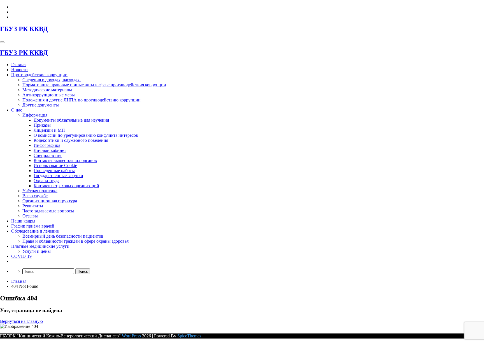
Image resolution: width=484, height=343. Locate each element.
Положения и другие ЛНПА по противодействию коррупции (81, 100)
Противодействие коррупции (39, 74)
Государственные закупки (58, 175)
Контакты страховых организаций (66, 185)
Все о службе (35, 195)
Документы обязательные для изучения (71, 120)
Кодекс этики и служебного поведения (71, 140)
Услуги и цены (36, 251)
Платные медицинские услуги (40, 246)
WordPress (131, 335)
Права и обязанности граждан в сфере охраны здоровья (75, 241)
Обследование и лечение (35, 231)
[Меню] (2, 42)
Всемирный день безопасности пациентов (62, 236)
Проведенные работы (54, 170)
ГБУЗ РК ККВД (24, 29)
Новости (19, 69)
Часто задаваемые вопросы (48, 210)
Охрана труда (46, 180)
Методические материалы (47, 89)
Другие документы (40, 105)
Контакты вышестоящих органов (65, 160)
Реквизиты (32, 205)
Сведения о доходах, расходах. (51, 79)
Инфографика (47, 145)
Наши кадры (23, 221)
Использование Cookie (55, 165)
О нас (16, 110)
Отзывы (30, 216)
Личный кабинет (50, 150)
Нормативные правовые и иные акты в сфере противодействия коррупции (94, 84)
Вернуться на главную (21, 321)
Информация (34, 115)
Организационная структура (49, 200)
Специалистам (48, 155)
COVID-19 (21, 256)
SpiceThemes (189, 335)
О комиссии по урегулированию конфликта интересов (86, 135)
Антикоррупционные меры (48, 94)
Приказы (42, 125)
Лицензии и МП (49, 130)
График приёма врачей (32, 226)
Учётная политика (39, 190)
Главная (18, 64)
